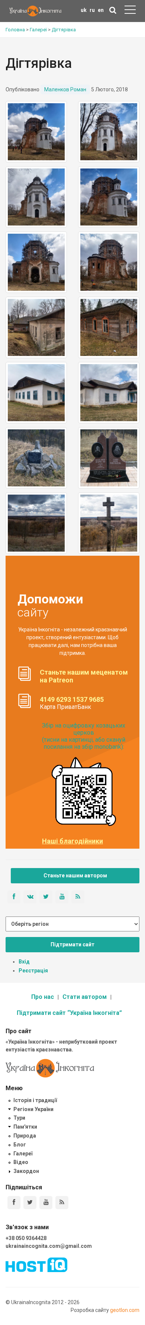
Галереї (22, 1154)
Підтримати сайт (72, 944)
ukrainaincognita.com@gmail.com (49, 1246)
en (101, 10)
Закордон (26, 1171)
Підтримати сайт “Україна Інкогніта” (69, 1012)
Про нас (42, 996)
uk (84, 10)
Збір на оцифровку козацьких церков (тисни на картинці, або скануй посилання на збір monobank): (83, 736)
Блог (19, 1145)
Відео (20, 1162)
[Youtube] (45, 1202)
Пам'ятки (25, 1127)
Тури (19, 1118)
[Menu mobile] (130, 11)
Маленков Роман (65, 89)
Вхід (24, 962)
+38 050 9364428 (26, 1238)
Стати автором (84, 996)
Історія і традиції (35, 1100)
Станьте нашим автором (75, 875)
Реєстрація (33, 971)
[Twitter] (29, 1202)
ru (92, 10)
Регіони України (33, 1109)
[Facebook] (13, 1202)
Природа (24, 1136)
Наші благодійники (72, 841)
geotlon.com (124, 1310)
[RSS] (61, 1202)
